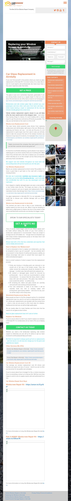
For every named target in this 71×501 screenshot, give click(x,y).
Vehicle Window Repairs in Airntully (15, 493)
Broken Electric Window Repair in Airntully (17, 497)
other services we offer (55, 103)
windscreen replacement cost (55, 81)
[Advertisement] (35, 27)
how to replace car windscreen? (55, 91)
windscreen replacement (55, 88)
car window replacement (55, 85)
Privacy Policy (36, 493)
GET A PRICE (25, 90)
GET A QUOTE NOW (25, 224)
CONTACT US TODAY (25, 327)
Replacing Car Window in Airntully (15, 495)
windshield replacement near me (55, 96)
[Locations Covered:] (5, 2)
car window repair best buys (55, 112)
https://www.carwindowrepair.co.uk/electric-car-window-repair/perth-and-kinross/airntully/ (25, 137)
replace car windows (54, 100)
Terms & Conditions (46, 493)
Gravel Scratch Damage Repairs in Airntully (17, 499)
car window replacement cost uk (55, 107)
